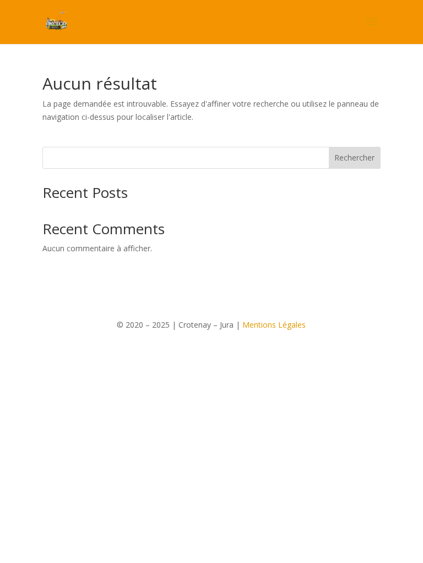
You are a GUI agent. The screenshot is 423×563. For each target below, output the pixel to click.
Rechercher (354, 157)
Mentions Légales (274, 324)
